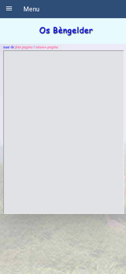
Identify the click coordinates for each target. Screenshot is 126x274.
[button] (9, 9)
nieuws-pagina (47, 47)
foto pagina (24, 47)
